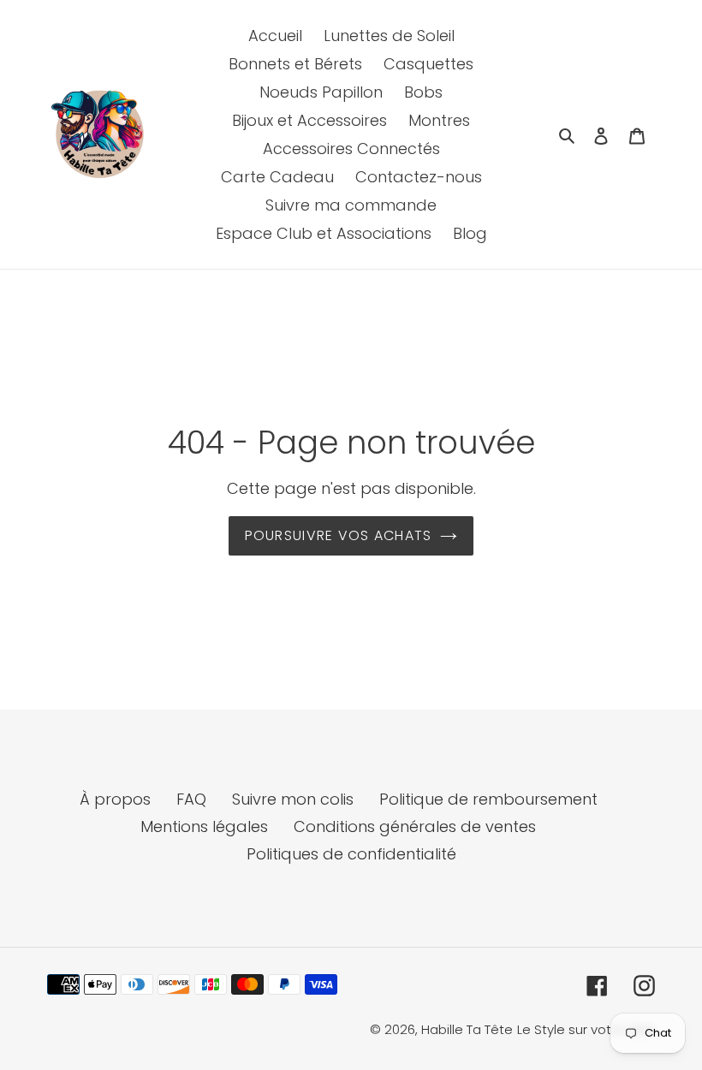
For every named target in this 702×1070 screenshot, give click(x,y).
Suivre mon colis (293, 799)
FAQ (191, 799)
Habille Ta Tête (467, 1029)
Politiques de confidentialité (351, 854)
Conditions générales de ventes (415, 826)
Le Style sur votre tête (586, 1029)
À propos (115, 799)
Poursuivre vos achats (338, 535)
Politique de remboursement (488, 799)
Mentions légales (204, 826)
